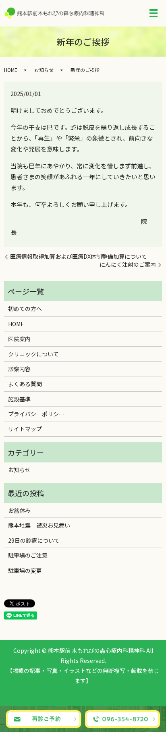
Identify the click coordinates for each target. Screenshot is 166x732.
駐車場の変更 (25, 570)
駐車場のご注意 (28, 555)
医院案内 (19, 339)
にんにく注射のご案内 (128, 264)
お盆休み (19, 510)
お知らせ (44, 69)
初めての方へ (25, 309)
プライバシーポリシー (36, 414)
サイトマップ (25, 429)
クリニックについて (33, 354)
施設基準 (19, 399)
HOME (10, 69)
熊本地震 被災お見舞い (39, 525)
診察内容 (19, 369)
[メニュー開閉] (153, 13)
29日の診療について (34, 540)
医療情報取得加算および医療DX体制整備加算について (78, 256)
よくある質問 (25, 384)
